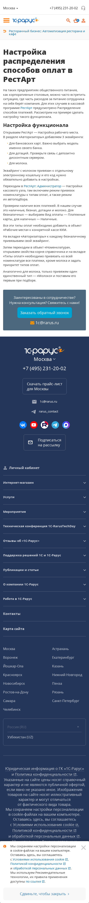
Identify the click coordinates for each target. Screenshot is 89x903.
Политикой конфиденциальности (42, 830)
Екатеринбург (63, 657)
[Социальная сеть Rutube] (44, 425)
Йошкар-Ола (13, 666)
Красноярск (12, 675)
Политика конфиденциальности (44, 774)
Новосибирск (14, 683)
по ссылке (34, 881)
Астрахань (60, 649)
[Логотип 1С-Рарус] (25, 20)
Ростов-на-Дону (15, 692)
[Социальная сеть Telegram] (55, 425)
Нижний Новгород (67, 675)
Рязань (58, 692)
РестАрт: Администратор (42, 186)
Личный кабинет (24, 468)
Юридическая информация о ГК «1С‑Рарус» (44, 768)
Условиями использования (46, 824)
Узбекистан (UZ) (20, 737)
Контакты (11, 613)
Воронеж (10, 657)
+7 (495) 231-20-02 (64, 8)
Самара (9, 701)
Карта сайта (13, 628)
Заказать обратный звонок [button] (44, 312)
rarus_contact (48, 411)
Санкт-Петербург (65, 701)
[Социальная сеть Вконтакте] (23, 425)
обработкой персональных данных (44, 836)
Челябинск (11, 709)
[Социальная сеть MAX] (66, 425)
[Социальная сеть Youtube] (33, 425)
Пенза (57, 683)
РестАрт (26, 108)
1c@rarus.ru (47, 322)
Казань (58, 666)
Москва (9, 649)
